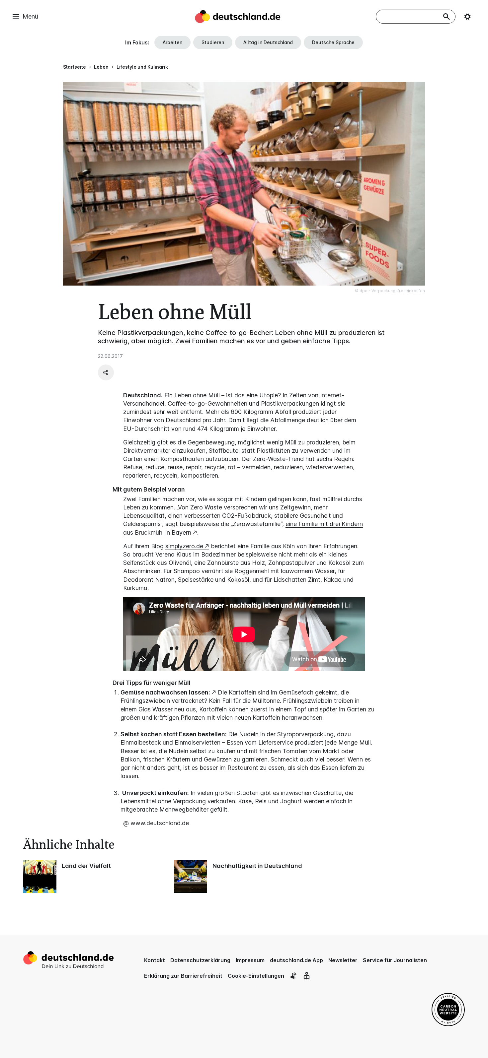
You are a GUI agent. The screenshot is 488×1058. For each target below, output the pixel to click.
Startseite (74, 67)
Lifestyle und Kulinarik (142, 67)
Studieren (213, 42)
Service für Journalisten (395, 960)
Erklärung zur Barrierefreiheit (183, 975)
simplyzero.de (184, 546)
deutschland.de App (296, 960)
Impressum (250, 960)
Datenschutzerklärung (200, 960)
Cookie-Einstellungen (256, 975)
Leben (101, 67)
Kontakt (154, 960)
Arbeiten (172, 42)
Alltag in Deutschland (268, 42)
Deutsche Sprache (333, 42)
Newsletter (343, 960)
